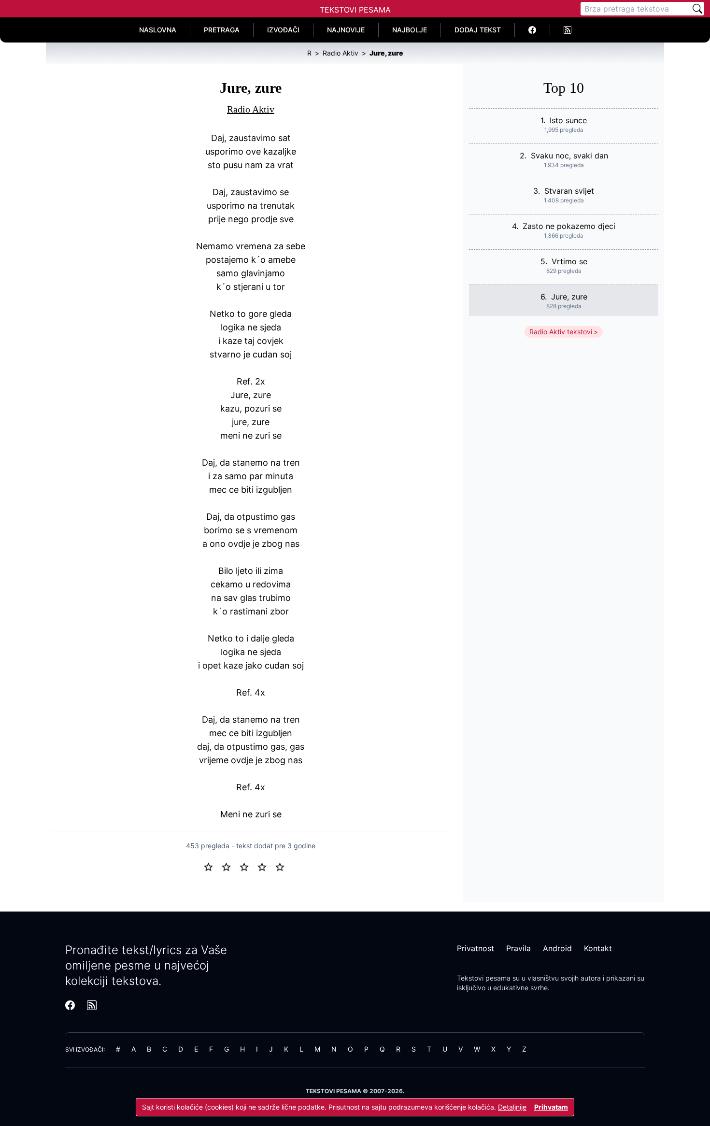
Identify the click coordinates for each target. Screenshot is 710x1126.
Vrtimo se (569, 261)
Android (557, 948)
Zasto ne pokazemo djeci (569, 226)
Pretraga (222, 30)
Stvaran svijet (569, 191)
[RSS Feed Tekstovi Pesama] (567, 30)
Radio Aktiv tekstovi (560, 332)
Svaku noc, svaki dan (569, 155)
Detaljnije (512, 1107)
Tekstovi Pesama (355, 9)
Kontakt (598, 948)
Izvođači (283, 30)
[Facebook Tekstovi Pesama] (532, 30)
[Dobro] (266, 866)
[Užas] (212, 866)
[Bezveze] (230, 866)
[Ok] (248, 866)
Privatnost (475, 948)
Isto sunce (568, 120)
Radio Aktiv (250, 109)
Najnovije (346, 30)
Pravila (518, 948)
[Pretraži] (697, 8)
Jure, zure (569, 296)
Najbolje (409, 30)
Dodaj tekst (477, 30)
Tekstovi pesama (484, 978)
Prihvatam (551, 1107)
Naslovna (157, 30)
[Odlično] (282, 866)
